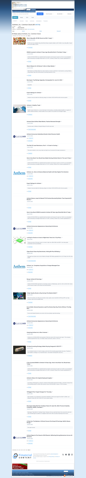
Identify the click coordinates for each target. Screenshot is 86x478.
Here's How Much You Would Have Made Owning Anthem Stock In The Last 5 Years (49, 158)
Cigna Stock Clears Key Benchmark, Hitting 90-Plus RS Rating (44, 251)
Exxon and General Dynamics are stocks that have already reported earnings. (44, 313)
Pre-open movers (31, 427)
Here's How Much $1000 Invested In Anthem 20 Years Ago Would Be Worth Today (49, 212)
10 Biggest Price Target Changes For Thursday (40, 392)
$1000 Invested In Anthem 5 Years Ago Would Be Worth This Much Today (47, 52)
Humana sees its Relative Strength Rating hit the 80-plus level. (41, 126)
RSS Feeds (22, 11)
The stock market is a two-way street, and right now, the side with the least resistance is (47, 150)
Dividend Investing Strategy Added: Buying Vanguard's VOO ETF (44, 346)
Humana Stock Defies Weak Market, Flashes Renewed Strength (44, 121)
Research (59, 31)
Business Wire (30, 178)
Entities (16, 473)
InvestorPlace (30, 47)
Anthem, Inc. (31, 138)
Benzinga (29, 61)
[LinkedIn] (69, 456)
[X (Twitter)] (63, 456)
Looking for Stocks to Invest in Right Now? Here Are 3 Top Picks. (44, 237)
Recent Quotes (49, 13)
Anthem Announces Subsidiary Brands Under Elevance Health (43, 134)
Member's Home (18, 472)
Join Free (14, 11)
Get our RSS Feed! (69, 476)
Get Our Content (29, 473)
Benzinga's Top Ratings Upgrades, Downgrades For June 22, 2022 (45, 80)
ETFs (27, 17)
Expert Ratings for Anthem (34, 92)
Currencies (32, 21)
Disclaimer (26, 475)
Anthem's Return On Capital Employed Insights (40, 378)
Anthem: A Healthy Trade (34, 105)
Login (34, 11)
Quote (23, 31)
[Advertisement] (50, 5)
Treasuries (45, 21)
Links (14, 473)
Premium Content (25, 472)
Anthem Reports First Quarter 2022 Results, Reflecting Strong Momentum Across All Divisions (49, 436)
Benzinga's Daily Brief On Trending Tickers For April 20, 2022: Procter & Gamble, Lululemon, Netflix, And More (48, 406)
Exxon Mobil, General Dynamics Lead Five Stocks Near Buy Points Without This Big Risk (49, 307)
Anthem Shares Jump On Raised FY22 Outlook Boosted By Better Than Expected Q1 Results (49, 199)
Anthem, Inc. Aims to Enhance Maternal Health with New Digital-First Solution (47, 172)
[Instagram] (72, 456)
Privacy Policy (51, 456)
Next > (29, 35)
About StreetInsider (22, 473)
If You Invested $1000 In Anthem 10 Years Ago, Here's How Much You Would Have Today (48, 363)
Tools (32, 17)
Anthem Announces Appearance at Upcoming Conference (42, 226)
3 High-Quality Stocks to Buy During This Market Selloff (42, 293)
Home (14, 472)
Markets (15, 17)
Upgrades (30, 84)
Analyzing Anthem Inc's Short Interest (37, 332)
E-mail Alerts (27, 11)
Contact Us (22, 475)
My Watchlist (59, 13)
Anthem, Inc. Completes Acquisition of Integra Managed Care (43, 265)
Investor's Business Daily (32, 129)
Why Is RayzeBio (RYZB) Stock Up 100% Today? (40, 38)
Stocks (21, 17)
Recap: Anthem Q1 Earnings (35, 279)
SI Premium (18, 11)
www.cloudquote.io (54, 454)
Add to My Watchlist (30, 29)
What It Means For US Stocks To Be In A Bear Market (41, 66)
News (27, 21)
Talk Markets (30, 114)
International (38, 21)
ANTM (37, 25)
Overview (22, 21)
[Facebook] (66, 456)
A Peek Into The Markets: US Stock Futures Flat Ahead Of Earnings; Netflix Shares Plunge (48, 422)
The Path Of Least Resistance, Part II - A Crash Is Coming (42, 145)
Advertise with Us (16, 475)
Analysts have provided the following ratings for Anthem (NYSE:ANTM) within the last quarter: (48, 97)
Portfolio (31, 11)
